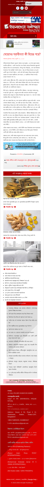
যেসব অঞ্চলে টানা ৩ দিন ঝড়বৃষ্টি (12, 290)
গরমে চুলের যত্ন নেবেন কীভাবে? (12, 295)
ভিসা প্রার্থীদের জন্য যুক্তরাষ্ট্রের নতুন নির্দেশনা (20, 326)
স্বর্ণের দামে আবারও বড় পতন (16, 329)
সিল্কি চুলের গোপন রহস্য (31, 166)
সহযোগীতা (24, 4)
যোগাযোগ (18, 4)
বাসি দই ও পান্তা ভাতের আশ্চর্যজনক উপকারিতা (16, 283)
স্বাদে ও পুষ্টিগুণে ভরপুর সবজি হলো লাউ (14, 285)
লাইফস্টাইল (20, 154)
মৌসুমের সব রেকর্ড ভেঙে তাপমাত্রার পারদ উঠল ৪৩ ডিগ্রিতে (19, 288)
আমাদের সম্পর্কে (11, 4)
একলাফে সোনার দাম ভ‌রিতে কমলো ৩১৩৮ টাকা (16, 297)
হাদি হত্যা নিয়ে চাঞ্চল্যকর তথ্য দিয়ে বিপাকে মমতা (21, 314)
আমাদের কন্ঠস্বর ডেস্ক (8, 58)
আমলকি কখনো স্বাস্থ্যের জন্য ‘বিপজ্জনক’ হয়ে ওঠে (17, 281)
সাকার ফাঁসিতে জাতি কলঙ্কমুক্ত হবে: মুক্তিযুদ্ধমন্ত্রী (20, 160)
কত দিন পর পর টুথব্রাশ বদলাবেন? (13, 300)
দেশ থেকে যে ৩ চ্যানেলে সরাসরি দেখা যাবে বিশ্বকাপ (21, 332)
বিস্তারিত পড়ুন (9, 207)
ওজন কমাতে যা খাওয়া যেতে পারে (12, 276)
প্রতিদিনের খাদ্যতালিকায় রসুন (12, 278)
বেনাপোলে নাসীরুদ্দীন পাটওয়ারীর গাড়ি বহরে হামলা (21, 341)
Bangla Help (32, 479)
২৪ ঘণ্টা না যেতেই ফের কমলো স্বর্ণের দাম (15, 293)
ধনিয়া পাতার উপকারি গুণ (10, 273)
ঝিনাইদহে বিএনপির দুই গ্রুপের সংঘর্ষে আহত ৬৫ (20, 317)
